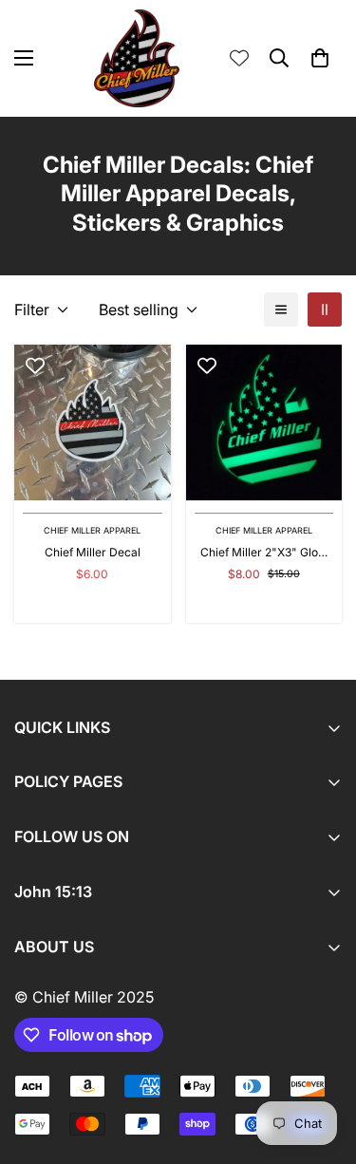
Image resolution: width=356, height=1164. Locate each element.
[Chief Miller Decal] (92, 422)
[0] (320, 58)
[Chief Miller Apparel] (136, 58)
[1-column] (281, 309)
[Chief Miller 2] (264, 422)
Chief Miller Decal (93, 552)
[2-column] (325, 309)
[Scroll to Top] (322, 1063)
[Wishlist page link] (239, 57)
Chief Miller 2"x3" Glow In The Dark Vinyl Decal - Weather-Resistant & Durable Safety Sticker (264, 553)
